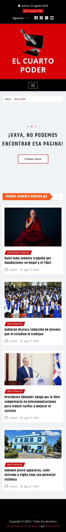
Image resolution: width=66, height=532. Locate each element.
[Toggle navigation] (33, 85)
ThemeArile (53, 526)
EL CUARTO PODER (33, 65)
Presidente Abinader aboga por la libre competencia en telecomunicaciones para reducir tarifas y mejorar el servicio (32, 404)
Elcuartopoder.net (18, 526)
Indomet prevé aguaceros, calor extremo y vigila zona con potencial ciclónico (30, 475)
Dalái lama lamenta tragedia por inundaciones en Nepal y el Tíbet (27, 261)
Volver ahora (34, 159)
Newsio (35, 526)
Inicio (8, 99)
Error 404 (20, 99)
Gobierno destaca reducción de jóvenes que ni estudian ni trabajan (32, 332)
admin (13, 269)
